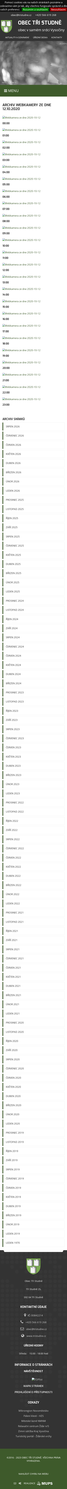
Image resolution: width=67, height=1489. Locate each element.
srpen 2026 (13, 426)
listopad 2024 (15, 609)
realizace (30, 1483)
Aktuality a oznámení (17, 37)
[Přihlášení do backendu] (20, 1483)
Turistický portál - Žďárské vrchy (34, 1436)
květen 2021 (13, 976)
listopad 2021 (15, 921)
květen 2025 (13, 554)
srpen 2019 (13, 1169)
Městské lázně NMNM (33, 1421)
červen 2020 (13, 1077)
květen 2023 (13, 756)
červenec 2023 (15, 738)
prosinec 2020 (15, 1022)
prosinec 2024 (15, 600)
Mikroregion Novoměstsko (33, 1410)
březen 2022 (13, 885)
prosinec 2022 (15, 802)
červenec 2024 (15, 646)
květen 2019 (13, 1196)
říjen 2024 (12, 619)
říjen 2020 (12, 1041)
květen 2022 (13, 866)
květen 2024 (13, 665)
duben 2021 (13, 985)
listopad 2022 (15, 811)
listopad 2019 (15, 1142)
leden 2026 (13, 490)
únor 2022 (12, 894)
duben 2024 (13, 674)
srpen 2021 (13, 949)
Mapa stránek (33, 1386)
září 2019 (12, 1160)
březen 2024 (13, 683)
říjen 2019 (12, 1151)
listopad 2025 (15, 509)
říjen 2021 (12, 931)
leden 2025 (13, 591)
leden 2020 (13, 1123)
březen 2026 (13, 472)
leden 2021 (13, 1013)
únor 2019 (12, 1224)
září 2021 (12, 940)
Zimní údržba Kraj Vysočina (33, 1431)
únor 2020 (12, 1114)
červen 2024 (13, 655)
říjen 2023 (12, 710)
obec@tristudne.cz (21, 15)
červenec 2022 (15, 848)
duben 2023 (13, 765)
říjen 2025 (12, 518)
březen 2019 (13, 1215)
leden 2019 (13, 1233)
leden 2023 (13, 793)
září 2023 (12, 719)
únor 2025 (12, 582)
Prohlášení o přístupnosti (33, 1392)
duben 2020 (13, 1096)
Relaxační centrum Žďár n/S (33, 1426)
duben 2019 (13, 1206)
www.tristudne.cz (36, 1335)
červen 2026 (13, 444)
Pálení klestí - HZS (34, 1415)
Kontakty (56, 37)
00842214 (37, 1315)
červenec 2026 (15, 435)
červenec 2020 (15, 1068)
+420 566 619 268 (45, 15)
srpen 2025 (13, 536)
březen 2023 (13, 775)
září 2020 (12, 1050)
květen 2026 (13, 454)
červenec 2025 (15, 545)
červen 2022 (13, 857)
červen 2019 (13, 1187)
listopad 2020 (15, 1031)
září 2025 (12, 527)
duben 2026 (13, 463)
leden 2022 (13, 903)
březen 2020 (13, 1105)
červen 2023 (13, 747)
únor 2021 (12, 1004)
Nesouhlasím (58, 9)
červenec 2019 (15, 1178)
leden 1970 (13, 1242)
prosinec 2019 (15, 1132)
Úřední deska (40, 37)
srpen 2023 (13, 729)
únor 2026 (12, 481)
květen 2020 (13, 1086)
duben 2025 (13, 564)
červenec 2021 (15, 958)
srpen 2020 (13, 1059)
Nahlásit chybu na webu (33, 1473)
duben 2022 (13, 875)
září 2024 (12, 628)
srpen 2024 (13, 637)
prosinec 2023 (15, 692)
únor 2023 (12, 784)
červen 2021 (13, 967)
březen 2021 (13, 995)
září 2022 (12, 830)
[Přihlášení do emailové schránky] (15, 1483)
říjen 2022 (12, 820)
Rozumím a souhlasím (35, 9)
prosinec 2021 (15, 912)
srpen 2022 (13, 839)
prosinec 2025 (15, 499)
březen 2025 (13, 573)
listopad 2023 (15, 701)
